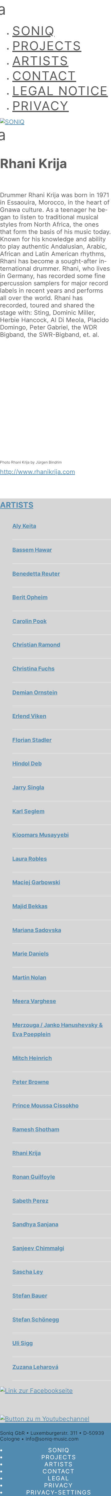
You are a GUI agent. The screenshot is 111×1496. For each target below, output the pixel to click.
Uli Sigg (22, 1343)
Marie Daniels (30, 953)
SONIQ (33, 30)
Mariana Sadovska (36, 930)
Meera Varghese (34, 1001)
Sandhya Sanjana (35, 1224)
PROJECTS (46, 45)
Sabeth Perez (30, 1200)
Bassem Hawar (32, 550)
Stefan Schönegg (35, 1319)
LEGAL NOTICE (60, 90)
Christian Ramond (36, 644)
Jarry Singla (28, 787)
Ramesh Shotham (35, 1129)
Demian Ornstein (34, 692)
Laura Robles (29, 858)
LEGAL (58, 1478)
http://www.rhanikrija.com (37, 471)
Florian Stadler (31, 740)
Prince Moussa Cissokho (45, 1105)
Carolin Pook (29, 621)
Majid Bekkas (29, 906)
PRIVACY (40, 105)
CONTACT (44, 75)
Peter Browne (30, 1082)
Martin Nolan (29, 977)
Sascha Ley (27, 1272)
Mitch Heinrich (32, 1058)
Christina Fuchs (33, 668)
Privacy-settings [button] (58, 1492)
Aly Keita (24, 526)
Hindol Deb (27, 763)
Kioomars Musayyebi (40, 835)
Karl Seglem (28, 811)
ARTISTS (40, 60)
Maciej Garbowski (36, 882)
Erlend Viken (29, 716)
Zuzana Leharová (35, 1367)
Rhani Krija (26, 1153)
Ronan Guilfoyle (33, 1177)
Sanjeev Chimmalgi (38, 1248)
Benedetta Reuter (36, 573)
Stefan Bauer (29, 1295)
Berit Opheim (29, 597)
